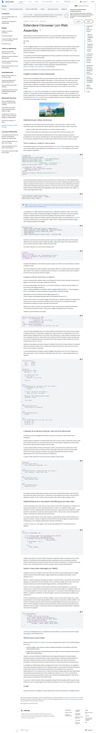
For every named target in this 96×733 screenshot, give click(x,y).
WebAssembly (43, 21)
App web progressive (53, 9)
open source (36, 97)
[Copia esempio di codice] (82, 154)
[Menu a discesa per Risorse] (25, 2)
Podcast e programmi (77, 723)
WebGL (31, 577)
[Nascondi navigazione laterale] (17, 730)
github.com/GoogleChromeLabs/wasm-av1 (34, 66)
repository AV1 (58, 148)
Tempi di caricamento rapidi (15, 9)
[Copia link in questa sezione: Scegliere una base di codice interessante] (56, 74)
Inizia (88, 21)
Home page (25, 21)
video (39, 69)
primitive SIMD (64, 673)
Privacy (26, 730)
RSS (86, 722)
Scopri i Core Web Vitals (31, 9)
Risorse (21, 1)
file (37, 69)
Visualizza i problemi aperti (68, 715)
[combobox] (71, 1)
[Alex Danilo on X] (24, 43)
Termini (22, 730)
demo (62, 69)
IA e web (4, 9)
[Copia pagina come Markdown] (40, 30)
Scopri (30, 1)
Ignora (78, 21)
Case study (77, 720)
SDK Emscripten (75, 217)
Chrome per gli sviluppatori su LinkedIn (88, 719)
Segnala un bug (68, 712)
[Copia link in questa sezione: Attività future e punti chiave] (46, 638)
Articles (4, 6)
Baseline (36, 1)
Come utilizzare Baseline (47, 1)
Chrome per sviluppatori (77, 714)
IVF (26, 291)
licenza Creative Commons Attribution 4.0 (70, 697)
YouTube (87, 715)
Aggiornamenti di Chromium (79, 717)
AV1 (29, 93)
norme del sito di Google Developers (70, 699)
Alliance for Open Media (35, 91)
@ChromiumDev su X (89, 713)
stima (28, 80)
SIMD (33, 671)
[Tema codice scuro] (80, 154)
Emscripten (57, 146)
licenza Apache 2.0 (44, 699)
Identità (42, 9)
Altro (57, 1)
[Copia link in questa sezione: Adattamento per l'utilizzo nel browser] (53, 120)
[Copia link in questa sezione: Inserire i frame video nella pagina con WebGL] (59, 568)
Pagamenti (64, 9)
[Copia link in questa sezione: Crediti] (30, 686)
